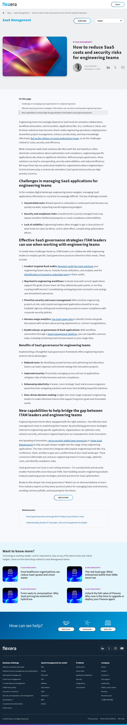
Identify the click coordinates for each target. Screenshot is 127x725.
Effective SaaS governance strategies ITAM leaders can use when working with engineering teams (62, 108)
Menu (118, 4)
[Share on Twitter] (117, 70)
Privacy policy (93, 719)
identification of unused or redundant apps (46, 274)
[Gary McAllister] (77, 67)
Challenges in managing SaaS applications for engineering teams (49, 103)
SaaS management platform (62, 333)
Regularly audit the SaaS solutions (75, 266)
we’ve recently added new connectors (67, 440)
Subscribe (82, 20)
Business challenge (11, 662)
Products (80, 662)
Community (87, 629)
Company (105, 662)
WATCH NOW (63, 497)
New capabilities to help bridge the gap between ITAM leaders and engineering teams (57, 112)
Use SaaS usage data (62, 319)
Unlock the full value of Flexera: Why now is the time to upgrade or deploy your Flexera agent (104, 596)
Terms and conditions (108, 719)
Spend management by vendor (54, 662)
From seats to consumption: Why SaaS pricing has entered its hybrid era (39, 596)
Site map (121, 719)
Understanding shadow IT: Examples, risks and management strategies (56, 522)
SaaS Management (17, 20)
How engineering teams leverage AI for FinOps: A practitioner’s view (55, 516)
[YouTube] (121, 648)
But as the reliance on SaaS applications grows (55, 138)
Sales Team (66, 629)
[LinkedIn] (102, 648)
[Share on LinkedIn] (110, 70)
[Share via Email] (122, 70)
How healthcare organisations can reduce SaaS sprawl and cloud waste (40, 574)
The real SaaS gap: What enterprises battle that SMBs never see (101, 574)
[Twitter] (109, 648)
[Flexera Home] (4, 13)
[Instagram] (115, 648)
